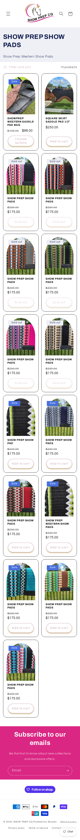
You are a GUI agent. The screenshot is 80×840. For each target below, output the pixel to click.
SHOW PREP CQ (23, 822)
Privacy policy (16, 828)
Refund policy (68, 822)
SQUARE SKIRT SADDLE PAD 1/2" (58, 120)
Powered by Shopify (45, 822)
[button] (8, 13)
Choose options (21, 140)
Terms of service (38, 828)
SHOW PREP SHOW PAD (20, 441)
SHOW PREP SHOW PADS (20, 200)
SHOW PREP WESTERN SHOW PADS (57, 523)
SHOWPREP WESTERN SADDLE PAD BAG (20, 121)
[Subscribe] (67, 770)
